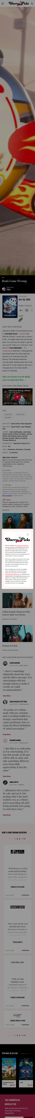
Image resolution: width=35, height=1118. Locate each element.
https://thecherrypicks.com (12, 574)
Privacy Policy (10, 547)
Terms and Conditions (22, 545)
